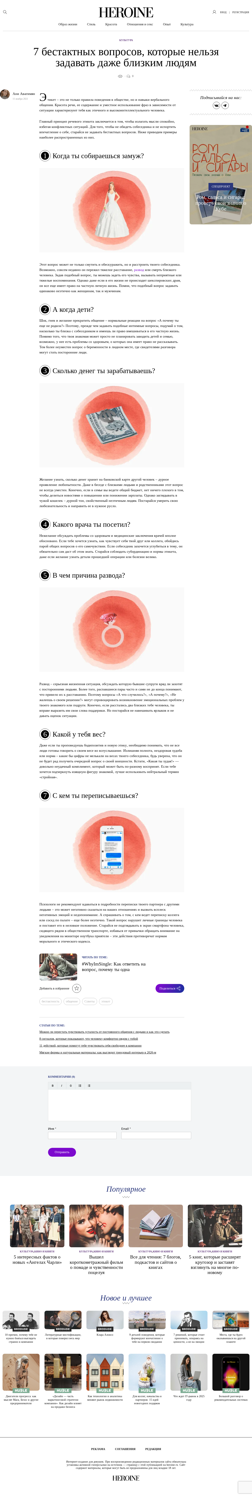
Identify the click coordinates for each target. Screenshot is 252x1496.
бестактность (50, 1001)
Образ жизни (67, 24)
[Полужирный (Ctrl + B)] (52, 1085)
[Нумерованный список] (88, 1085)
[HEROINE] (126, 12)
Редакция (153, 1449)
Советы (89, 1001)
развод (139, 269)
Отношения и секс (140, 24)
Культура (187, 24)
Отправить (62, 1152)
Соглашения (125, 1449)
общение (72, 1001)
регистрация (240, 12)
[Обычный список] (79, 1085)
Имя (52, 1128)
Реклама (98, 1449)
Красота (111, 24)
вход (223, 12)
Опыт (167, 24)
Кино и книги (44, 1251)
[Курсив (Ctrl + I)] (61, 1085)
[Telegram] (225, 105)
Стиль (91, 24)
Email (126, 1128)
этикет (105, 1001)
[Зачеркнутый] (70, 1085)
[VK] (216, 105)
